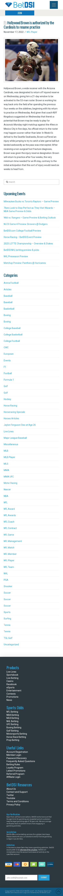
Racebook (11, 684)
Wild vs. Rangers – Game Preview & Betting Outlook (30, 217)
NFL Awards (10, 515)
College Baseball (12, 328)
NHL (6, 573)
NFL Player (32, 32)
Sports (7, 612)
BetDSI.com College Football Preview (22, 230)
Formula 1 (9, 379)
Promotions (12, 697)
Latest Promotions (15, 770)
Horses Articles (11, 418)
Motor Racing (10, 483)
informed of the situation (28, 850)
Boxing (7, 315)
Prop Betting (12, 740)
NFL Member (10, 554)
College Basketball (13, 334)
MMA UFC (9, 476)
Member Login (13, 755)
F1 (5, 367)
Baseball (8, 296)
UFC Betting (12, 724)
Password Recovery (16, 758)
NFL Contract (10, 528)
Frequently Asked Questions (20, 761)
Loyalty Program (14, 767)
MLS (6, 463)
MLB (6, 450)
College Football (12, 341)
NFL (5, 502)
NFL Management (13, 541)
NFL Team (9, 567)
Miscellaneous (11, 444)
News (9, 700)
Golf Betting (12, 730)
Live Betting (12, 678)
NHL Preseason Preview (16, 256)
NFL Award (9, 509)
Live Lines (9, 431)
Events (7, 360)
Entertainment (13, 690)
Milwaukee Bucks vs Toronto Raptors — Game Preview (31, 201)
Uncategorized (11, 644)
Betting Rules (13, 764)
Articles (7, 289)
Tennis (7, 625)
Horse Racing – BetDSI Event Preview (23, 237)
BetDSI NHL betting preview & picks (21, 250)
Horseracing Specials (14, 412)
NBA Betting (12, 715)
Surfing (7, 618)
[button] (54, 5)
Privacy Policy (13, 804)
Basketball (9, 308)
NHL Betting (12, 721)
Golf (6, 386)
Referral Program (15, 774)
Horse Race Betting (16, 737)
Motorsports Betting (16, 733)
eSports (10, 687)
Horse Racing (10, 405)
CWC (6, 347)
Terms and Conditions (17, 801)
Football (8, 373)
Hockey (7, 399)
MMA (6, 470)
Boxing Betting (13, 727)
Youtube (10, 798)
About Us (11, 789)
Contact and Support (17, 792)
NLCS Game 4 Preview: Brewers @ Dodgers (25, 224)
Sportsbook (12, 675)
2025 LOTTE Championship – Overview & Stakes (28, 243)
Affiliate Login (13, 777)
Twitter (10, 795)
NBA (6, 496)
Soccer (7, 592)
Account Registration (17, 752)
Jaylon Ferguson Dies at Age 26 (20, 425)
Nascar (7, 489)
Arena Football (11, 283)
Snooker (8, 586)
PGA (6, 580)
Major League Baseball (15, 438)
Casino (9, 681)
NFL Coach (9, 521)
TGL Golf (8, 638)
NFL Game (9, 534)
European (9, 354)
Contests (11, 693)
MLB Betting (12, 718)
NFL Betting (12, 711)
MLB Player (9, 457)
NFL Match (9, 547)
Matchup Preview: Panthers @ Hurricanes (25, 263)
